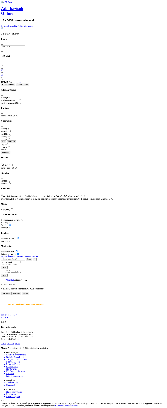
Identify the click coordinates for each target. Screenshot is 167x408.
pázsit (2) (5, 129)
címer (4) (5, 98)
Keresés (4, 26)
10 (2, 317)
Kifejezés (34, 256)
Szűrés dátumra (8, 85)
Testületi (4, 225)
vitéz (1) (4, 183)
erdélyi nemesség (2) (10, 100)
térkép (25, 293)
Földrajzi (5, 228)
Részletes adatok (8, 251)
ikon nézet (6, 293)
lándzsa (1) (6, 139)
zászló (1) (5, 150)
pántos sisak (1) (7, 168)
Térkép (20, 26)
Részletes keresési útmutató (66, 406)
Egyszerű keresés (8, 256)
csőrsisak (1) (6, 165)
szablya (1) (6, 147)
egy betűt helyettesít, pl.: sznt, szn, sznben (85, 403)
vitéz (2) (4, 131)
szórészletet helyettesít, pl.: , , (32, 403)
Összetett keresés (23, 256)
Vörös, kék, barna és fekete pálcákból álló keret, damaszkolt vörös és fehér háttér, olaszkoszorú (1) (41, 196)
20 (5, 317)
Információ (28, 26)
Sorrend (4, 241)
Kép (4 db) (6, 209)
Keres (29, 259)
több (3, 142)
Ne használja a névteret (11, 220)
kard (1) (4, 134)
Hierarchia (12, 26)
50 (7, 317)
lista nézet (16, 293)
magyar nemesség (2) (10, 103)
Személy (5, 222)
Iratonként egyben (8, 254)
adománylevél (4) (8, 116)
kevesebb (11, 142)
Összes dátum (22, 85)
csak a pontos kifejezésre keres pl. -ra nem (132, 403)
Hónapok (17, 82)
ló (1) (3, 144)
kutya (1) (5, 136)
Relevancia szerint (9, 238)
